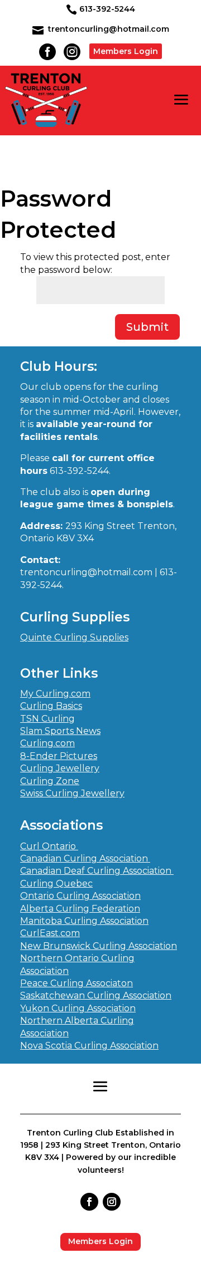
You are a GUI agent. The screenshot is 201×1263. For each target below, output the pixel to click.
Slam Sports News (60, 731)
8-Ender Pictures (58, 756)
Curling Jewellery (59, 768)
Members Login (125, 51)
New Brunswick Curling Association (98, 946)
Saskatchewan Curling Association (95, 995)
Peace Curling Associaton (76, 983)
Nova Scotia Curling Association (89, 1045)
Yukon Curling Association (78, 1008)
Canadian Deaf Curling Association (97, 870)
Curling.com (47, 743)
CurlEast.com (50, 933)
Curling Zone (49, 781)
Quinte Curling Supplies (74, 637)
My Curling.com (55, 693)
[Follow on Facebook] (89, 1202)
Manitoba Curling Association (84, 921)
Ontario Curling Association (80, 895)
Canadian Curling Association (85, 858)
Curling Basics (51, 706)
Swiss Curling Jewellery (72, 793)
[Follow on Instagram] (112, 1202)
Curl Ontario (49, 846)
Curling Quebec (56, 883)
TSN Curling (47, 718)
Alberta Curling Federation (80, 908)
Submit (147, 327)
